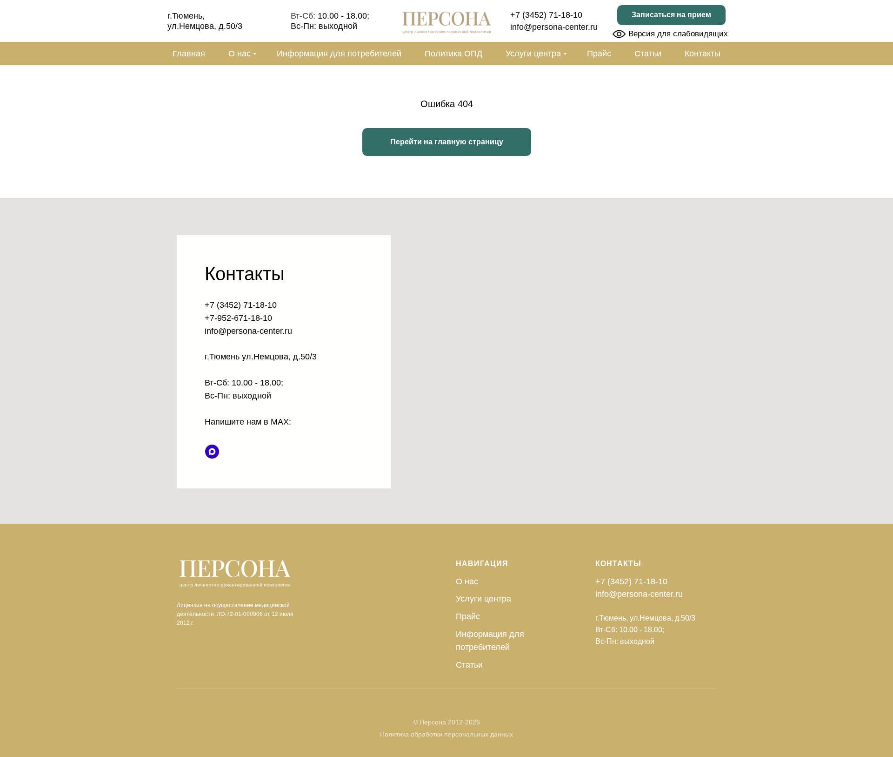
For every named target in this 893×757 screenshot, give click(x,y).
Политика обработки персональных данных (446, 734)
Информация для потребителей (339, 53)
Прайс (599, 53)
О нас (239, 53)
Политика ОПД (453, 53)
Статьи (647, 53)
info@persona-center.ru (554, 27)
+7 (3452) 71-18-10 (546, 15)
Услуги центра (533, 53)
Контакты (702, 53)
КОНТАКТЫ (618, 564)
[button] (671, 15)
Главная (189, 53)
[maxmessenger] (212, 452)
